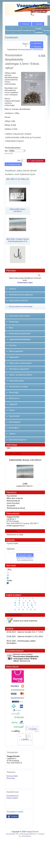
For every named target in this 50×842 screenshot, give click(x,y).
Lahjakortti (13, 404)
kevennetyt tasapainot (17, 440)
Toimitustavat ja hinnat (16, 508)
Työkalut (12, 434)
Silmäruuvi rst (14, 398)
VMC (9, 448)
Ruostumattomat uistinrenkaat (30, 49)
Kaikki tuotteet (39, 30)
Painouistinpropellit (16, 381)
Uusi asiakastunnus (25, 560)
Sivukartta (11, 506)
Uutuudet (17, 31)
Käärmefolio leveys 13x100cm (25, 458)
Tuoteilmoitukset (14, 650)
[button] (24, 24)
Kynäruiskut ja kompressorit (20, 334)
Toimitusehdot (12, 776)
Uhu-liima (12, 345)
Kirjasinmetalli (14, 416)
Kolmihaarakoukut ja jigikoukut (21, 295)
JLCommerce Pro (12, 834)
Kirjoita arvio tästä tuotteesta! (25, 621)
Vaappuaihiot (14, 357)
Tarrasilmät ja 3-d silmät (18, 387)
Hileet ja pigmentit (16, 351)
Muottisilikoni (14, 428)
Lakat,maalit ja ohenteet (18, 300)
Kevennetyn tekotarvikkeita (19, 316)
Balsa (11, 328)
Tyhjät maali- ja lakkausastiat (20, 363)
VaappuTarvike (32, 832)
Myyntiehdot (12, 496)
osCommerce (26, 836)
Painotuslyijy (14, 392)
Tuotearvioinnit (14, 615)
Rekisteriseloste (13, 501)
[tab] (25, 289)
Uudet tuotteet (13, 453)
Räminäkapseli (14, 422)
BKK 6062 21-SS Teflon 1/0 (17, 179)
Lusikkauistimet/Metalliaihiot (20, 339)
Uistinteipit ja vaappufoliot (19, 369)
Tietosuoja (10, 778)
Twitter (9, 580)
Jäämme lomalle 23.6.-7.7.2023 (25, 632)
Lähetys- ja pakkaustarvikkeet (20, 375)
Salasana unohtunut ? (25, 558)
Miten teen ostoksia (15, 498)
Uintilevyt (12, 289)
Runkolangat (14, 322)
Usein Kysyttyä (13, 503)
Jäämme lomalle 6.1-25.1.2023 (25, 636)
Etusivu (9, 31)
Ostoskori (11, 531)
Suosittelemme (28, 31)
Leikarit (12, 410)
